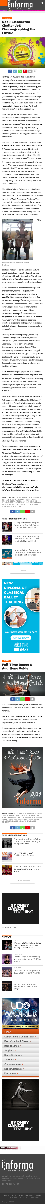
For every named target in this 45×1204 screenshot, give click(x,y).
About (38, 1195)
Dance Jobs (10, 1073)
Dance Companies (13, 1068)
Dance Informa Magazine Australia (18, 1195)
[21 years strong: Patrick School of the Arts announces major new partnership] (7, 843)
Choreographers (12, 1064)
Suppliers (9, 1050)
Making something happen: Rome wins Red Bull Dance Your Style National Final (26, 525)
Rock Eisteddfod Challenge (20, 505)
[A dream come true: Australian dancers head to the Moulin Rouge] (7, 870)
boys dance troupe (26, 497)
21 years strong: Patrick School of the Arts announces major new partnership (28, 841)
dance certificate (16, 816)
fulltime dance (16, 819)
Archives (23, 1198)
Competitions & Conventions (19, 1036)
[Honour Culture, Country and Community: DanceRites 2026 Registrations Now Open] (7, 554)
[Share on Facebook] (10, 70)
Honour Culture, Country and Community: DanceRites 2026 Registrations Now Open (27, 552)
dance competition (21, 499)
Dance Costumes (13, 1055)
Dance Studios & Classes (17, 1041)
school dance (17, 506)
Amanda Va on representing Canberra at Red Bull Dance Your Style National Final (27, 538)
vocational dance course (19, 822)
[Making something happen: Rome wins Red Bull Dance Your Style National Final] (7, 527)
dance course (32, 816)
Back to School (12, 1045)
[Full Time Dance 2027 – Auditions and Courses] (7, 857)
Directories (35, 1198)
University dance (10, 821)
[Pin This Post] (24, 70)
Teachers (9, 1059)
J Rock (29, 501)
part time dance (31, 819)
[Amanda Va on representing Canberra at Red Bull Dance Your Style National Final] (7, 540)
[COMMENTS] (34, 70)
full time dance (25, 817)
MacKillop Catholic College (15, 503)
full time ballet (10, 817)
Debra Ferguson (17, 501)
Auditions (21, 814)
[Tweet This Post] (15, 70)
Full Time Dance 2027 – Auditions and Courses (24, 854)
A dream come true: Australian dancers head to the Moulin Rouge (27, 868)
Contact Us (12, 1198)
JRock (35, 501)
